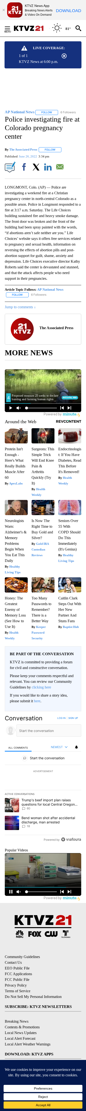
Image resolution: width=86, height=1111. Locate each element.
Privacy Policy (16, 985)
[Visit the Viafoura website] (71, 839)
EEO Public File (17, 968)
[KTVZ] (31, 28)
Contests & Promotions (22, 1027)
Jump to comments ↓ (20, 307)
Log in (61, 718)
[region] (43, 779)
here (37, 701)
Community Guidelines (22, 957)
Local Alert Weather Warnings (27, 1044)
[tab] (18, 747)
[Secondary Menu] (11, 28)
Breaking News (16, 1021)
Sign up (73, 718)
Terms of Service (17, 991)
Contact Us (13, 962)
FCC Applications (18, 974)
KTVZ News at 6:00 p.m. (38, 62)
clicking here (41, 687)
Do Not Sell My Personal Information (33, 997)
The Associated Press (23, 149)
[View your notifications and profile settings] (76, 747)
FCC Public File (17, 980)
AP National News (50, 289)
